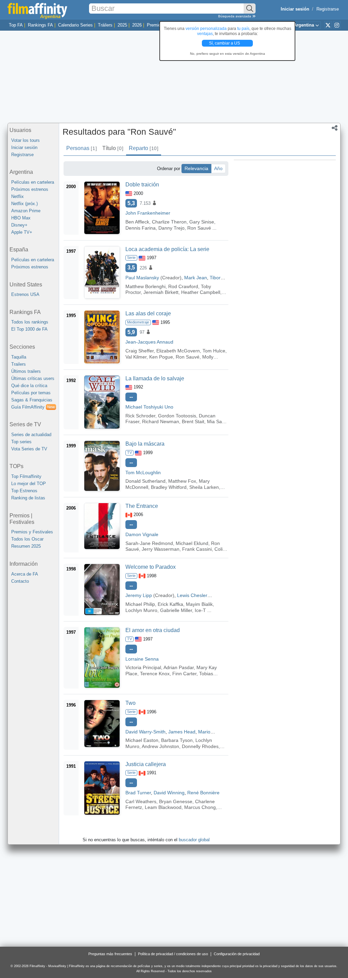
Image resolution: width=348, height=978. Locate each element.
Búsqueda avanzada (235, 16)
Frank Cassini (197, 549)
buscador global (194, 839)
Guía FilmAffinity (33, 407)
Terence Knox (155, 673)
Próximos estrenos (29, 189)
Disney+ (19, 225)
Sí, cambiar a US (225, 43)
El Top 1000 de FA (29, 329)
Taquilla (18, 357)
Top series (21, 441)
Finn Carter (184, 673)
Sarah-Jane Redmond (149, 543)
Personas (81, 148)
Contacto (20, 581)
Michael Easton (141, 740)
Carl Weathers (140, 801)
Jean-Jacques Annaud (149, 342)
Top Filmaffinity (26, 476)
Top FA (16, 25)
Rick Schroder (140, 415)
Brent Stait (193, 421)
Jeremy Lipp (138, 595)
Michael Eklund (192, 543)
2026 (137, 25)
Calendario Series (75, 25)
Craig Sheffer (139, 350)
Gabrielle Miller (176, 610)
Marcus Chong (200, 807)
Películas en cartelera (32, 182)
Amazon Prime (25, 210)
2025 (122, 25)
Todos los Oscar (27, 539)
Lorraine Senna (142, 659)
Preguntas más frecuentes (110, 954)
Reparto (143, 148)
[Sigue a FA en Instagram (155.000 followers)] (337, 25)
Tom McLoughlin (143, 472)
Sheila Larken (204, 487)
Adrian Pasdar (178, 667)
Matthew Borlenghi (145, 286)
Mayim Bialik (199, 604)
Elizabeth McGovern (178, 350)
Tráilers (105, 25)
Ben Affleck (137, 222)
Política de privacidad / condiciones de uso (173, 954)
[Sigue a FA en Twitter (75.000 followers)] (328, 25)
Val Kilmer (135, 357)
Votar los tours (25, 140)
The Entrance (141, 506)
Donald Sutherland (145, 481)
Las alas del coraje (148, 313)
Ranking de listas (28, 497)
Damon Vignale (141, 534)
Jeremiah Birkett (160, 292)
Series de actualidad (31, 434)
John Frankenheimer (147, 213)
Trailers (18, 364)
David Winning (169, 792)
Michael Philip (140, 604)
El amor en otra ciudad (152, 630)
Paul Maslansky (142, 277)
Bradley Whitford (169, 487)
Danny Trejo (171, 228)
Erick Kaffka (170, 604)
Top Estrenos (24, 490)
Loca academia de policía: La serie (167, 249)
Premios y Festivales (32, 531)
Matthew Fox (182, 481)
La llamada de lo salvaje (154, 378)
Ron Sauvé (199, 228)
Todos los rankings (29, 322)
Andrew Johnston (160, 746)
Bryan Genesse (175, 801)
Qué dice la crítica (29, 385)
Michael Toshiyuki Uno (149, 407)
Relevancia (196, 168)
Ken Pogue (161, 357)
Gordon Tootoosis (177, 415)
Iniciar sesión (24, 147)
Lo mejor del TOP (28, 483)
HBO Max (21, 217)
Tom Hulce (214, 350)
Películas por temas (31, 392)
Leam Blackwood (163, 807)
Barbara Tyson (177, 740)
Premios (155, 25)
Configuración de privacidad (237, 954)
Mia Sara (216, 421)
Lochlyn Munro (141, 610)
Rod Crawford (183, 286)
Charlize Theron (169, 222)
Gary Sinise (201, 222)
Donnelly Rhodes (200, 746)
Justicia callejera (145, 764)
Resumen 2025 (26, 546)
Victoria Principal (143, 667)
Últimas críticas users (32, 378)
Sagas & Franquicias (31, 399)
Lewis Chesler (192, 595)
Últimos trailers (26, 371)
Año (218, 168)
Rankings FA (40, 25)
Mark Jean (195, 277)
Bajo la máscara (144, 444)
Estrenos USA (25, 294)
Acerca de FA (24, 574)
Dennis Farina (140, 228)
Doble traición (142, 184)
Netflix (17, 196)
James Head (181, 731)
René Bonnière (203, 792)
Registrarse (327, 9)
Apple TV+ (21, 232)
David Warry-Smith (145, 731)
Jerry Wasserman (160, 549)
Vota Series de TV (29, 448)
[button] (335, 128)
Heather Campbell (200, 292)
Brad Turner (138, 792)
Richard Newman (160, 421)
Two (130, 703)
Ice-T (200, 610)
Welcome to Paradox (150, 567)
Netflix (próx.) (24, 203)
